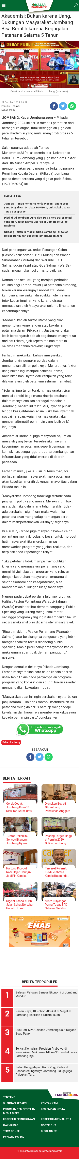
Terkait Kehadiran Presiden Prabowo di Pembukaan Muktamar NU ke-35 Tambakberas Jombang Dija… (46, 1052)
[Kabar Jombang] (39, 6)
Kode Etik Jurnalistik (56, 1119)
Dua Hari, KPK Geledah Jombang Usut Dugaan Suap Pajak (46, 1031)
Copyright (48, 1125)
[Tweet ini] (63, 106)
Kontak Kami (50, 1103)
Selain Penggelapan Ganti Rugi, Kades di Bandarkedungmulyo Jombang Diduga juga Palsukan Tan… (44, 1070)
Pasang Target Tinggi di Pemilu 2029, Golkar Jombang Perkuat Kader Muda (58, 839)
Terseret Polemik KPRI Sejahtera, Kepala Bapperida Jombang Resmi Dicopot (56, 872)
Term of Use (11, 1131)
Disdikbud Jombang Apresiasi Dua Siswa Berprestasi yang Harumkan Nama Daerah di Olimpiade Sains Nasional (38, 221)
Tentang (9, 1097)
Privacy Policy (13, 1137)
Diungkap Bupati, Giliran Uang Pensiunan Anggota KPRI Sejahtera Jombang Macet (57, 807)
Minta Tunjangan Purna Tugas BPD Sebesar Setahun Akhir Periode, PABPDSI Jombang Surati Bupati (57, 904)
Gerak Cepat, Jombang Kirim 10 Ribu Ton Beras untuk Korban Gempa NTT (19, 807)
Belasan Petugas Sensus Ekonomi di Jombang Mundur (46, 994)
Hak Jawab (10, 1125)
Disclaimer (49, 1131)
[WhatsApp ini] (72, 106)
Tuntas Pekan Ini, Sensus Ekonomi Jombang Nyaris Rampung (17, 839)
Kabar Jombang (11, 742)
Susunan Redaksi (15, 1103)
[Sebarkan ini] (54, 106)
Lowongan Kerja (53, 1109)
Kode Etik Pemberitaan (19, 1119)
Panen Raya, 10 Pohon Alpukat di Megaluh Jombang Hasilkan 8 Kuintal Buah (43, 1013)
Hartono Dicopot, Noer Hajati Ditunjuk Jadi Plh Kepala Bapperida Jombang (19, 872)
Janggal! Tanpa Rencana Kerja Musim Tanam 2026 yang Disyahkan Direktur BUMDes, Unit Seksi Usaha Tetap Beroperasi (37, 207)
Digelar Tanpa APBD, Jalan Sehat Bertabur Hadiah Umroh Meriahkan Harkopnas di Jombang (20, 904)
